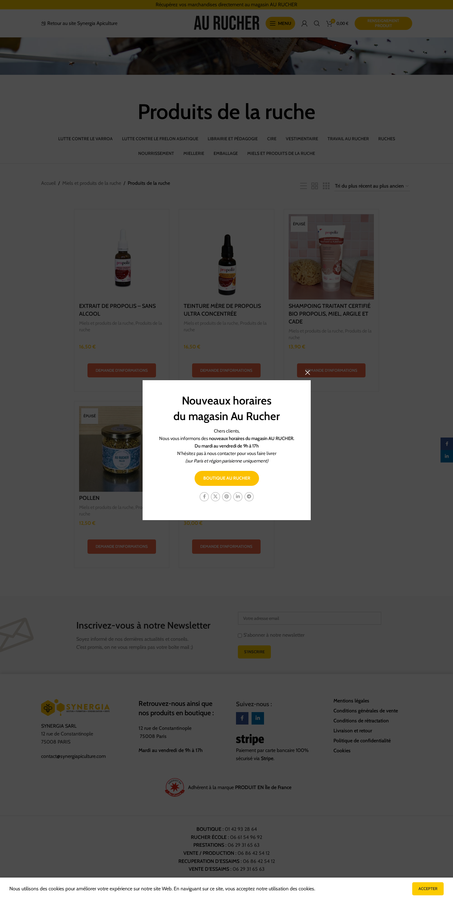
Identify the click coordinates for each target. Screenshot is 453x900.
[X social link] (215, 496)
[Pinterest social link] (226, 496)
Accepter (427, 888)
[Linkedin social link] (238, 496)
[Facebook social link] (204, 496)
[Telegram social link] (249, 496)
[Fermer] (307, 372)
